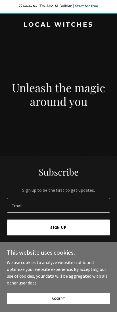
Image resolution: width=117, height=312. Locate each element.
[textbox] (58, 205)
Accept (58, 298)
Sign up (58, 227)
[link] (58, 25)
